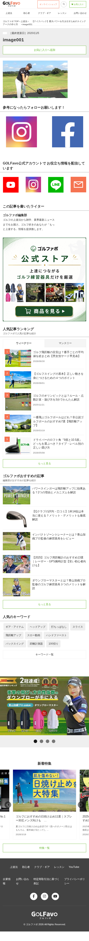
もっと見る (44, 463)
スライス (78, 626)
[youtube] (55, 896)
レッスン (62, 13)
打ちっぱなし (59, 626)
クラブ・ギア (44, 13)
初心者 (27, 13)
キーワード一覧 (44, 654)
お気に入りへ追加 (44, 49)
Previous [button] (8, 804)
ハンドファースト (56, 635)
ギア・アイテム (15, 626)
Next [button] (81, 804)
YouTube (74, 867)
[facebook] (33, 896)
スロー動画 (33, 635)
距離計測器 (36, 643)
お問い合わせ (80, 13)
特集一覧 (44, 847)
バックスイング (15, 643)
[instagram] (44, 896)
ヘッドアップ (37, 626)
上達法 (9, 13)
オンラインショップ (48, 4)
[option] (44, 805)
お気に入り (79, 4)
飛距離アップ (13, 635)
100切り (53, 643)
